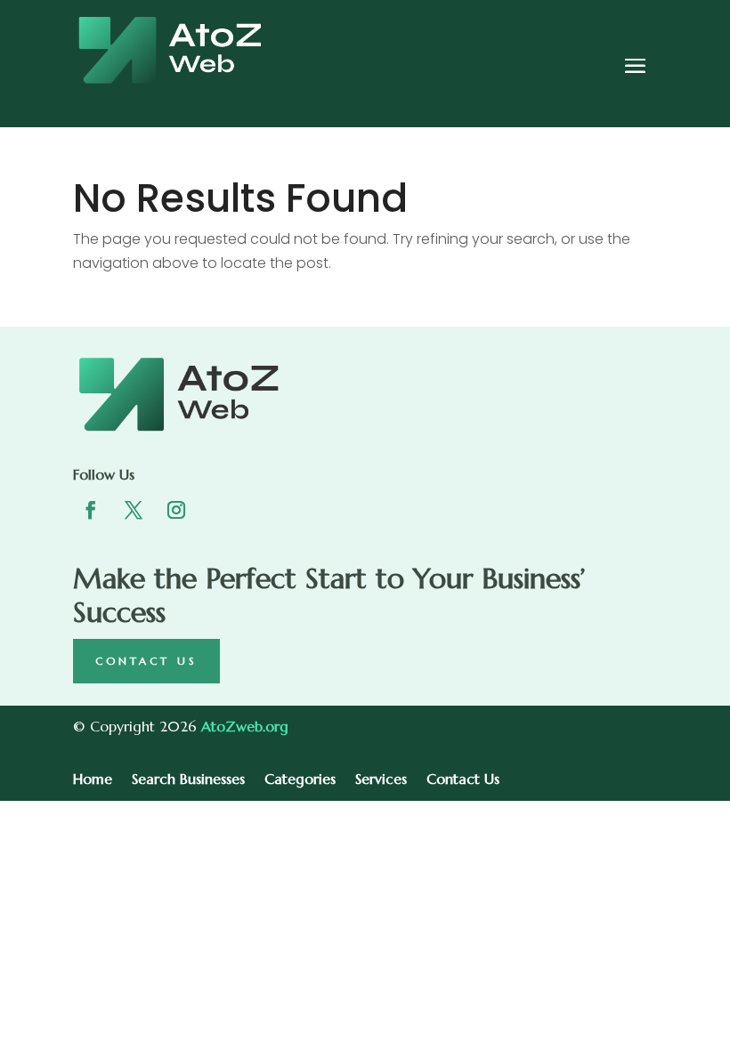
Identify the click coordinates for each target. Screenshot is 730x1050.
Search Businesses (188, 780)
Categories (300, 780)
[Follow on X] (133, 510)
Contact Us (146, 660)
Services (381, 780)
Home (92, 780)
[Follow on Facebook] (91, 510)
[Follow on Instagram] (176, 510)
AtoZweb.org (244, 726)
